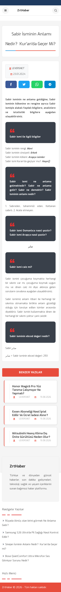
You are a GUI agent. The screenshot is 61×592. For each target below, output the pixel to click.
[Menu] (5, 10)
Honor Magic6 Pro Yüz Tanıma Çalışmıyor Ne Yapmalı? (26, 390)
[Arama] (55, 10)
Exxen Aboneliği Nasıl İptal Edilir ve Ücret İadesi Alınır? (30, 413)
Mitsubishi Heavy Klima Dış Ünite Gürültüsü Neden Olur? (31, 435)
